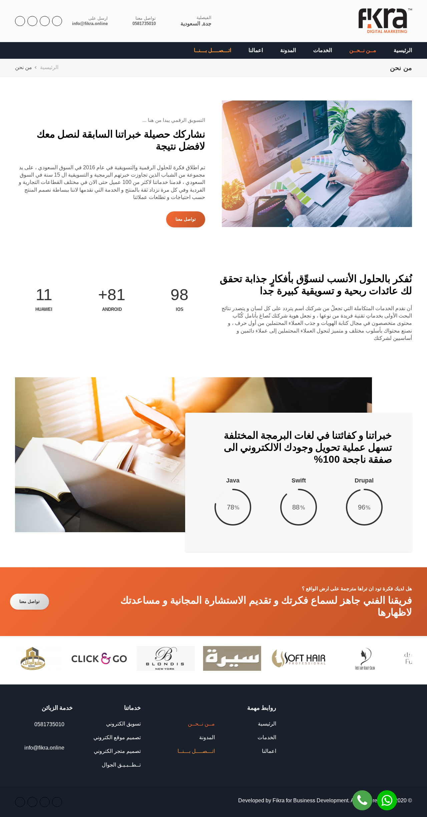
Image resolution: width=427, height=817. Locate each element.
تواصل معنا (185, 219)
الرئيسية (403, 50)
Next (14, 658)
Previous (413, 658)
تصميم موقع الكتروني (117, 737)
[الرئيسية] (385, 21)
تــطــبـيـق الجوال (121, 765)
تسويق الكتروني (123, 724)
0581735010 (144, 23)
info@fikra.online (90, 23)
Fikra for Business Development (310, 800)
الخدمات (322, 50)
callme (362, 795)
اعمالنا (256, 50)
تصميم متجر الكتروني (117, 751)
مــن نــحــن (362, 50)
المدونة (288, 50)
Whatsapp (387, 795)
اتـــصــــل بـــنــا (212, 50)
